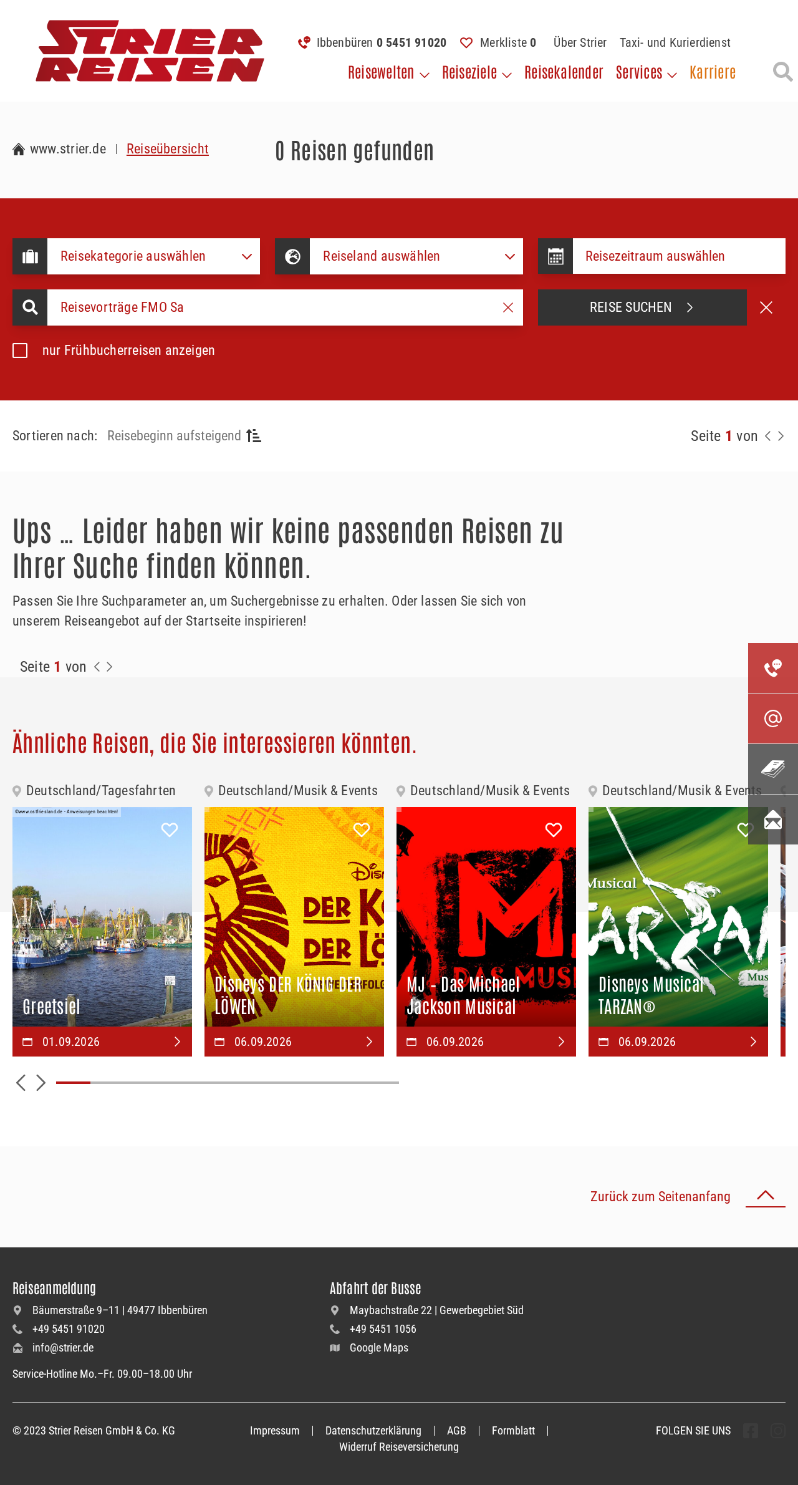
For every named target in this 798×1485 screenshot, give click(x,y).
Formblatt (513, 1430)
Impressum (275, 1430)
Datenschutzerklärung (373, 1430)
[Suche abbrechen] (766, 307)
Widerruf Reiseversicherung (399, 1446)
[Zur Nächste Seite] (110, 667)
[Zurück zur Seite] (768, 436)
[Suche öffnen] (783, 72)
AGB (456, 1430)
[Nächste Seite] (781, 436)
